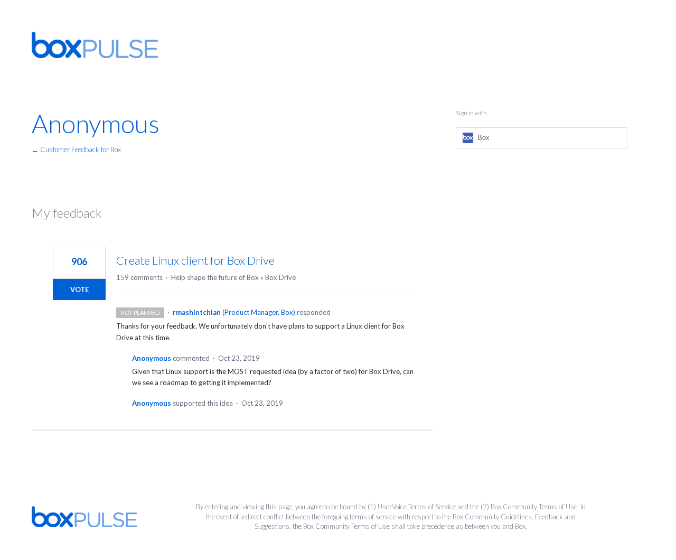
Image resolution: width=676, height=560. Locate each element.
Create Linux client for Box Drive (195, 260)
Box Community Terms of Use (534, 506)
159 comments (139, 277)
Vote (79, 289)
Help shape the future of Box (215, 277)
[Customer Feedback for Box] (95, 45)
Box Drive (280, 277)
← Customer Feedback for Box (76, 149)
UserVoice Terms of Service (417, 506)
